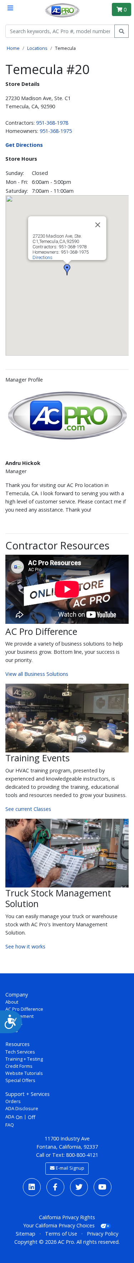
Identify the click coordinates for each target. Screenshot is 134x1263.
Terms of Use (61, 1233)
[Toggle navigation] (10, 8)
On (19, 1117)
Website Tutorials (24, 1073)
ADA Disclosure (21, 1109)
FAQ (9, 1125)
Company (16, 994)
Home (13, 48)
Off (31, 1117)
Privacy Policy (102, 1233)
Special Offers (20, 1080)
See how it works (25, 946)
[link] (32, 1187)
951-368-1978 (52, 122)
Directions (42, 257)
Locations (37, 48)
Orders (13, 1101)
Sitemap (25, 1233)
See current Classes (28, 809)
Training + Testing (24, 1059)
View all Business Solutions (36, 674)
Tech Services (20, 1052)
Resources (17, 1044)
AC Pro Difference (24, 1009)
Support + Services (27, 1094)
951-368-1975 (56, 131)
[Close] (97, 224)
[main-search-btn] (121, 31)
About (11, 1002)
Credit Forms (19, 1066)
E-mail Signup (69, 1168)
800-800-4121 (82, 1154)
